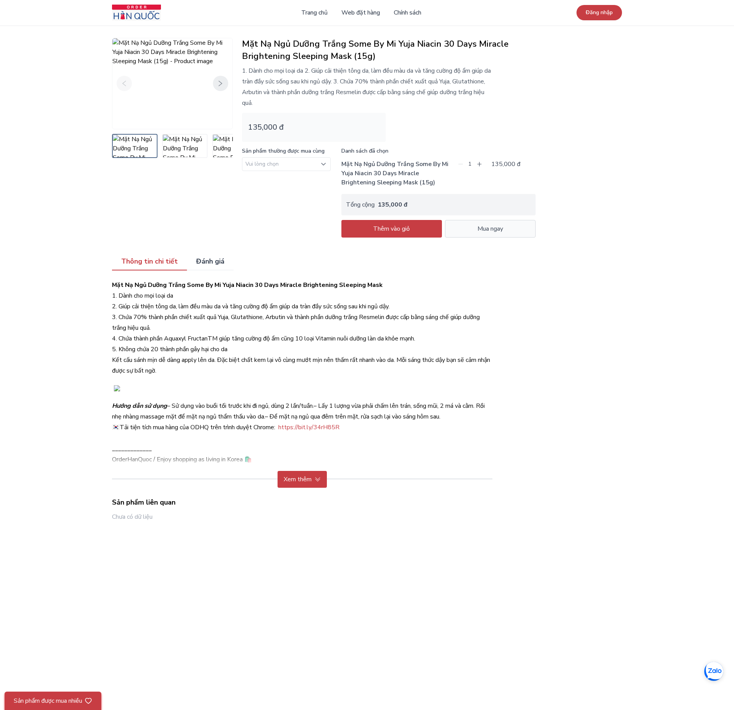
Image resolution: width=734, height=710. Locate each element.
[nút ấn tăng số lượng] (479, 164)
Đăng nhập (599, 12)
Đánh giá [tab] (210, 261)
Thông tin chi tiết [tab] (149, 261)
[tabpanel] (302, 384)
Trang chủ (314, 12)
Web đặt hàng (360, 12)
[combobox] (286, 165)
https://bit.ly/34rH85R (308, 427)
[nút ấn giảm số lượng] (460, 164)
